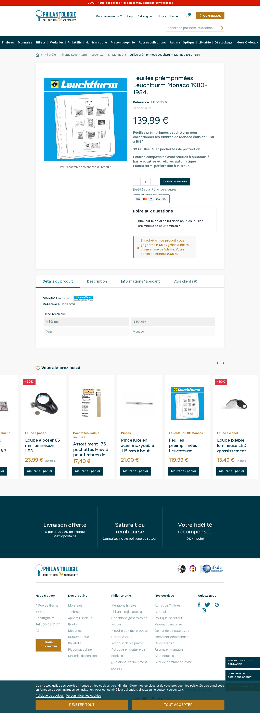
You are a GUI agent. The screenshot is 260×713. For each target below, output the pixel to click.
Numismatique (78, 637)
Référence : (141, 102)
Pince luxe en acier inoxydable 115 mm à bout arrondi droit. (56, 446)
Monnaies (75, 605)
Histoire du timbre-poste (129, 631)
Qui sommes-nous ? (109, 16)
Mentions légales (123, 605)
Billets (72, 624)
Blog (130, 16)
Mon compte (164, 656)
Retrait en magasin (169, 649)
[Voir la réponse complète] (213, 223)
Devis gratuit (164, 643)
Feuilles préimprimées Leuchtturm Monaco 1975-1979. (102, 446)
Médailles (75, 631)
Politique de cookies (50, 695)
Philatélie (74, 643)
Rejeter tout (81, 704)
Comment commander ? (172, 637)
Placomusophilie (80, 649)
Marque (49, 298)
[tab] (58, 281)
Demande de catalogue (172, 631)
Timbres (74, 612)
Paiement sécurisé (168, 624)
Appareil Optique (80, 618)
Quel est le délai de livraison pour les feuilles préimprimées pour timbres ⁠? (170, 223)
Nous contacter (168, 16)
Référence (51, 304)
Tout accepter (178, 704)
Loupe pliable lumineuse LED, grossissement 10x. (151, 446)
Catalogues (145, 16)
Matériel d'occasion (82, 656)
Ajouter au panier (175, 181)
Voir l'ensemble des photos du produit (85, 167)
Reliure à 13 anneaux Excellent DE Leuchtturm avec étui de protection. (202, 446)
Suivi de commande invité (173, 662)
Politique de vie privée (127, 643)
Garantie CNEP (122, 637)
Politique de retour (168, 618)
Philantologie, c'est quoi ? (129, 612)
